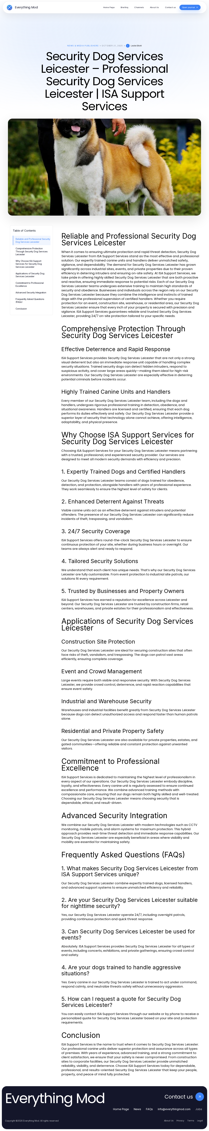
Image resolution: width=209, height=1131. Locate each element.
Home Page (121, 1109)
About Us (169, 1120)
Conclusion (21, 308)
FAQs (149, 1109)
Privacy (180, 1120)
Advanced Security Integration (31, 292)
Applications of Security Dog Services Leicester (30, 275)
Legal (200, 1120)
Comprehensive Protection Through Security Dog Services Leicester (32, 251)
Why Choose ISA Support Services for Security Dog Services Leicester (29, 264)
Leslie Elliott (136, 46)
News (137, 1109)
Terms (190, 1120)
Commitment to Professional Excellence (30, 284)
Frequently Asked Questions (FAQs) (30, 300)
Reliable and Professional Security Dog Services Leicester (33, 240)
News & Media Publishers (83, 46)
